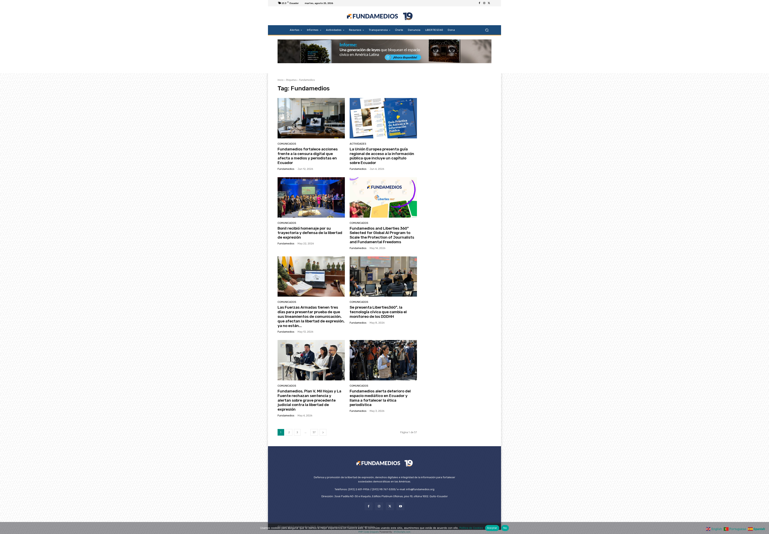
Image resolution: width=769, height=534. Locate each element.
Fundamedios (286, 168)
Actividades (358, 143)
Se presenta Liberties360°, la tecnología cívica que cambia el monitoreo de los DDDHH (378, 312)
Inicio (281, 80)
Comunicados (287, 143)
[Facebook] (479, 3)
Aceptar (492, 527)
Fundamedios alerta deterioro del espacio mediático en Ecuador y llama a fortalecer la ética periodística (380, 398)
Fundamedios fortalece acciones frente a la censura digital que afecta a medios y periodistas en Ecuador (308, 156)
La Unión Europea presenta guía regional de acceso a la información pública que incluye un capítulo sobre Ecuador (382, 156)
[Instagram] (484, 3)
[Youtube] (400, 506)
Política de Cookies (471, 527)
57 (314, 432)
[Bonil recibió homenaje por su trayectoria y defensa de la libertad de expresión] (311, 197)
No (505, 527)
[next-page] (323, 432)
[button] (486, 30)
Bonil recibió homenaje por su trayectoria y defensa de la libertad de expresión (310, 233)
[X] (489, 3)
